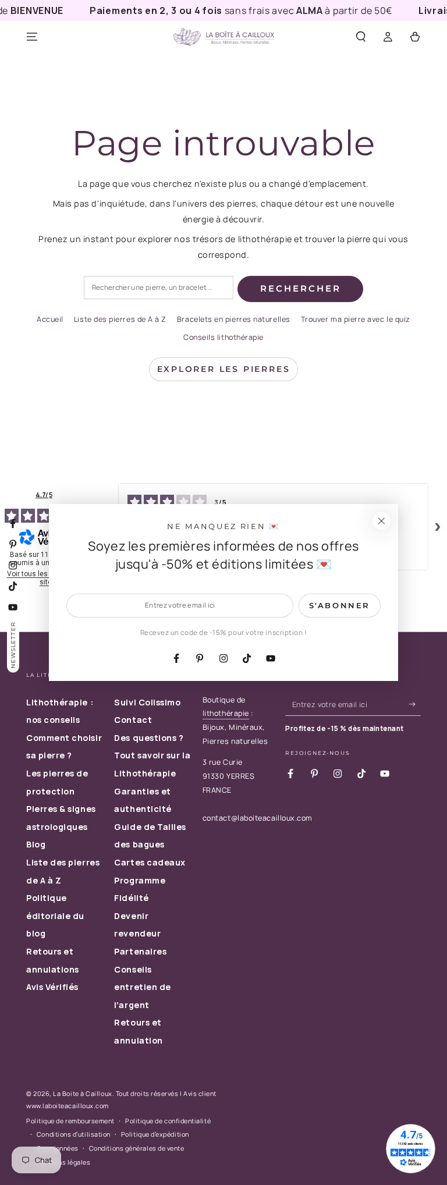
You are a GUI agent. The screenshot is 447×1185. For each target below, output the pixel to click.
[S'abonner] (415, 704)
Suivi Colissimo (147, 702)
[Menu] (32, 37)
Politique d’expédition (155, 1134)
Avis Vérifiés (52, 986)
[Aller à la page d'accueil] (223, 37)
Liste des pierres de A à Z (120, 319)
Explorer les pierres (223, 369)
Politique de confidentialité (168, 1120)
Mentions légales (64, 1162)
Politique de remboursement (70, 1120)
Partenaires (140, 951)
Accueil (50, 319)
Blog (35, 844)
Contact (133, 719)
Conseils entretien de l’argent (142, 987)
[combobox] (158, 288)
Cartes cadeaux (150, 862)
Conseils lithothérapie (223, 337)
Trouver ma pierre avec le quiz (355, 319)
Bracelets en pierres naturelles (233, 319)
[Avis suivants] (438, 527)
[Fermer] (381, 521)
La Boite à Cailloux (82, 1093)
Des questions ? (148, 737)
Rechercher (300, 288)
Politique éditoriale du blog (55, 915)
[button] (360, 37)
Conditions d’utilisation (74, 1134)
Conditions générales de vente (137, 1148)
